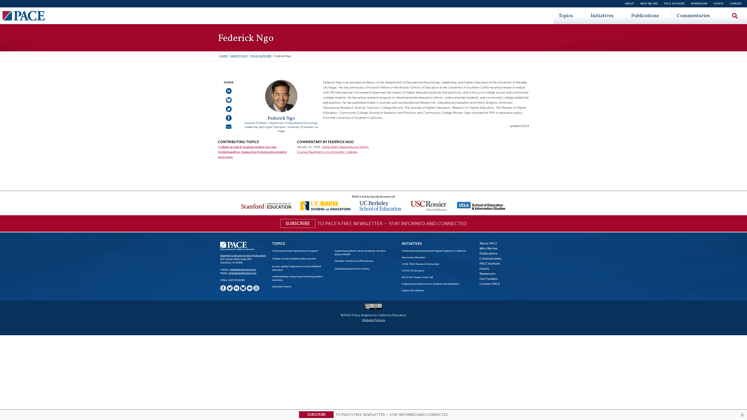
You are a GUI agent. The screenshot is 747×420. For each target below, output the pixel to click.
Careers (736, 3)
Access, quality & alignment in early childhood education (296, 268)
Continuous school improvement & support (295, 250)
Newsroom (699, 3)
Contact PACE (490, 283)
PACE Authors (674, 3)
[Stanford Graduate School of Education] (266, 205)
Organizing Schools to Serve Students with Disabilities (430, 284)
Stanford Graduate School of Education (243, 255)
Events (718, 3)
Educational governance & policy (352, 268)
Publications (645, 15)
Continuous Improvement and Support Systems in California (434, 250)
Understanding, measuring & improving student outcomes (297, 278)
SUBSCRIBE (298, 223)
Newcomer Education (413, 257)
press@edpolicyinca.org (242, 273)
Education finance (281, 286)
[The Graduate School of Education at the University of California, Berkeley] (380, 205)
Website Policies (373, 320)
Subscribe (316, 414)
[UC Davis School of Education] (325, 205)
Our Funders (489, 278)
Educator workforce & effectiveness (354, 261)
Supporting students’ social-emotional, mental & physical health (360, 252)
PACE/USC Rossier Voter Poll (417, 277)
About (629, 3)
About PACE (239, 56)
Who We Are (649, 3)
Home (223, 56)
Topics (565, 15)
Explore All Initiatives (413, 290)
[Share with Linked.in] (229, 90)
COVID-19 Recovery (413, 270)
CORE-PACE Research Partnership (420, 264)
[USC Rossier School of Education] (429, 205)
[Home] (23, 16)
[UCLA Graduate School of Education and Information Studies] (481, 205)
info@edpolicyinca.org (243, 269)
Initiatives (602, 15)
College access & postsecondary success (247, 147)
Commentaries (693, 15)
